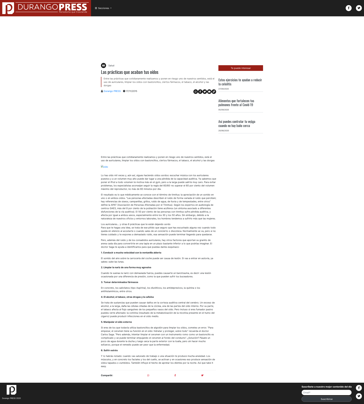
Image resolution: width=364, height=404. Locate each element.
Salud (111, 65)
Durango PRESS (112, 91)
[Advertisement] (182, 40)
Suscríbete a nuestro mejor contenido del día (327, 386)
